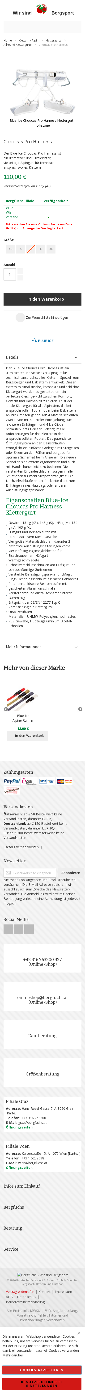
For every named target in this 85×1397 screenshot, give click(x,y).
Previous (6, 709)
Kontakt (44, 1291)
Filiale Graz (17, 1101)
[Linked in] (29, 928)
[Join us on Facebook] (9, 928)
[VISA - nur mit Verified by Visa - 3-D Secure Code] (46, 781)
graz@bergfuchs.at (32, 1122)
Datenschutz (26, 1297)
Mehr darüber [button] (12, 1355)
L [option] (41, 249)
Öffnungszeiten (19, 1127)
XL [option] (51, 249)
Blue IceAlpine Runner (23, 718)
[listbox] (42, 249)
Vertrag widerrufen (20, 1291)
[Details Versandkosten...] (23, 847)
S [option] (20, 249)
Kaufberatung (42, 1035)
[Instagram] (19, 928)
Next (79, 709)
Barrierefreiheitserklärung (25, 1302)
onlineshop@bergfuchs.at (42, 997)
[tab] (42, 357)
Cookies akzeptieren (42, 1370)
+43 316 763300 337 (42, 959)
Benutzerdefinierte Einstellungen (42, 1384)
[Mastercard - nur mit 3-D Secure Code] (64, 781)
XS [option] (10, 249)
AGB (9, 1297)
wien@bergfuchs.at (32, 1163)
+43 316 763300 (33, 1118)
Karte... (12, 1113)
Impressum (63, 1291)
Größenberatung (43, 1074)
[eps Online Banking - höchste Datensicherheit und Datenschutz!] (29, 781)
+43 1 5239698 (32, 1158)
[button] (42, 317)
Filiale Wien (18, 1146)
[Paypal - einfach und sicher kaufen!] (12, 781)
